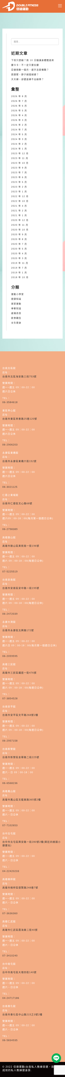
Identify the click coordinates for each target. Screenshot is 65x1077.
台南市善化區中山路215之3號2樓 (22, 1014)
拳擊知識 (16, 308)
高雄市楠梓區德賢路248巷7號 (20, 887)
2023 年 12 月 (20, 153)
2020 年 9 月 (19, 234)
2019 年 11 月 (19, 263)
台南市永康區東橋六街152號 (19, 461)
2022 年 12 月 (20, 196)
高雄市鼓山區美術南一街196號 (20, 545)
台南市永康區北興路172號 (18, 630)
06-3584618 (10, 402)
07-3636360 (10, 913)
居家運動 (16, 303)
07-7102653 (10, 825)
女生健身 (16, 322)
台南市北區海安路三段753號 (19, 376)
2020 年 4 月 (19, 253)
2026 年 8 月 (19, 96)
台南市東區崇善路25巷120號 (19, 418)
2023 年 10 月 (20, 163)
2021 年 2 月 (19, 210)
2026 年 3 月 (19, 120)
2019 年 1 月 (19, 272)
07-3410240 (10, 955)
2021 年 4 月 (19, 206)
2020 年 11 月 (19, 225)
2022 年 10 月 (20, 201)
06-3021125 (10, 487)
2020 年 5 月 (19, 248)
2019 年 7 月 (19, 268)
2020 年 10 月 (20, 229)
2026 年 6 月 (19, 106)
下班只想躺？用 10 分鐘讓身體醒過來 (32, 60)
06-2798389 (10, 529)
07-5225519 (10, 571)
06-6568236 (10, 783)
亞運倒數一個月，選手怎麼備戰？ (30, 69)
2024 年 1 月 (19, 148)
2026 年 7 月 (19, 101)
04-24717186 (10, 998)
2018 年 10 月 (20, 277)
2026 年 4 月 (19, 115)
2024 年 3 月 (19, 139)
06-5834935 (10, 1040)
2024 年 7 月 (19, 129)
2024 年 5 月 (19, 134)
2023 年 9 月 (19, 167)
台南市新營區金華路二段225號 (20, 757)
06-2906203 (10, 444)
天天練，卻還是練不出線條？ (27, 79)
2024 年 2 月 (19, 144)
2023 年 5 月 (19, 182)
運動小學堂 (17, 294)
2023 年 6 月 (19, 177)
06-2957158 (10, 740)
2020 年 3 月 (19, 258)
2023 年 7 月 (19, 172)
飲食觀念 (16, 318)
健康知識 (16, 299)
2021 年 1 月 (19, 215)
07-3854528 (10, 698)
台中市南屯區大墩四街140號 (19, 972)
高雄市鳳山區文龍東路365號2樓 (21, 799)
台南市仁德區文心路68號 (17, 503)
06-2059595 (10, 656)
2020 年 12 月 (20, 220)
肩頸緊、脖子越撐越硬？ (25, 74)
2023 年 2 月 (19, 187)
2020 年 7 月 (19, 244)
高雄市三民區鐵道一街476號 (19, 672)
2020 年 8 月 (19, 239)
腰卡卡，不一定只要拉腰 (25, 65)
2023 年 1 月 (19, 191)
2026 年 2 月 (19, 125)
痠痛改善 (16, 313)
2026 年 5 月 (19, 110)
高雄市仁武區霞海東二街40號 (20, 929)
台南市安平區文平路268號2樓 (20, 715)
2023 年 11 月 (19, 158)
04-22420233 (10, 871)
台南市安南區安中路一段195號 (20, 588)
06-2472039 (10, 613)
